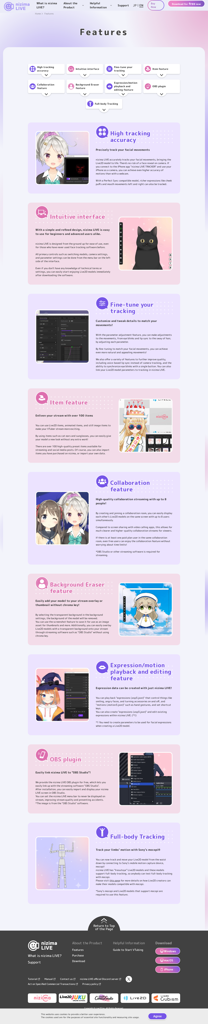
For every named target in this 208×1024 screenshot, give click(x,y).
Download (78, 961)
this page (114, 880)
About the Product (70, 5)
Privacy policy (90, 984)
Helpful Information (98, 5)
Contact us (66, 979)
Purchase (78, 955)
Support (123, 5)
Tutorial (32, 979)
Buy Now (153, 5)
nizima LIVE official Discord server (99, 979)
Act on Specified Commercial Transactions (51, 984)
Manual (48, 979)
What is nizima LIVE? (47, 5)
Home (38, 13)
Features (78, 950)
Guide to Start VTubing (128, 950)
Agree (157, 1016)
